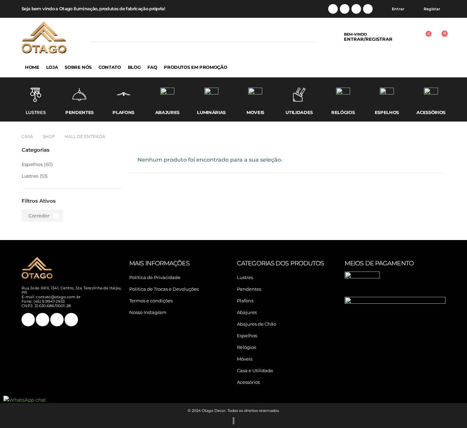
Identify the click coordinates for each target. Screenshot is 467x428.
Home (32, 67)
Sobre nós (78, 67)
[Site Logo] (44, 37)
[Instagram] (368, 9)
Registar (432, 9)
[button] (96, 37)
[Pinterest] (344, 9)
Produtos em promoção (195, 67)
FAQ (152, 67)
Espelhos (32, 164)
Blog (134, 67)
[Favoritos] (407, 37)
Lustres (30, 176)
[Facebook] (333, 9)
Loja (52, 67)
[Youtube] (356, 9)
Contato (109, 67)
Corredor (39, 216)
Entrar (398, 9)
